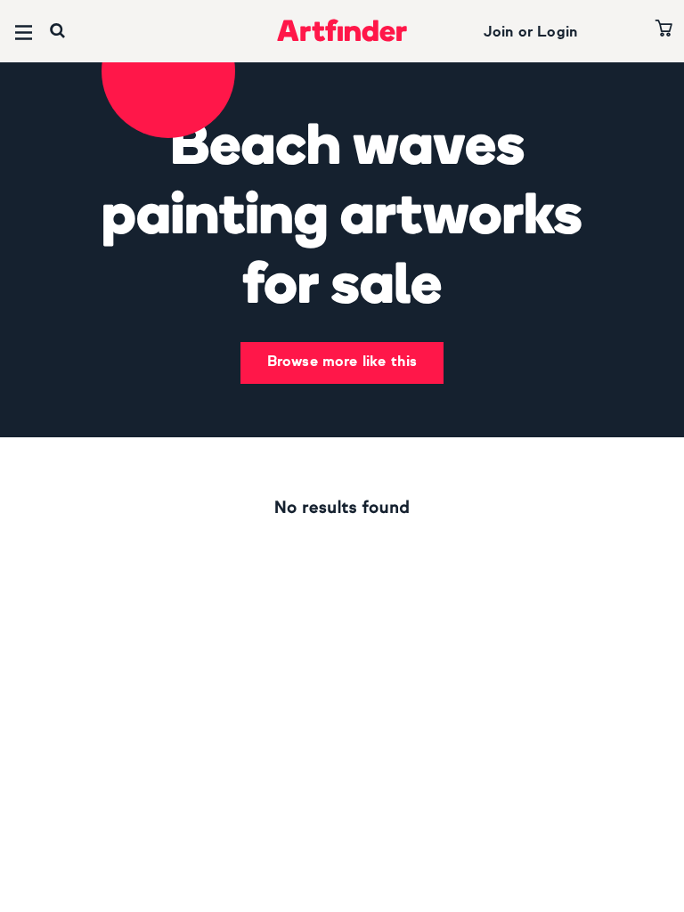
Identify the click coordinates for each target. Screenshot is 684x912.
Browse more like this (342, 362)
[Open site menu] (24, 32)
